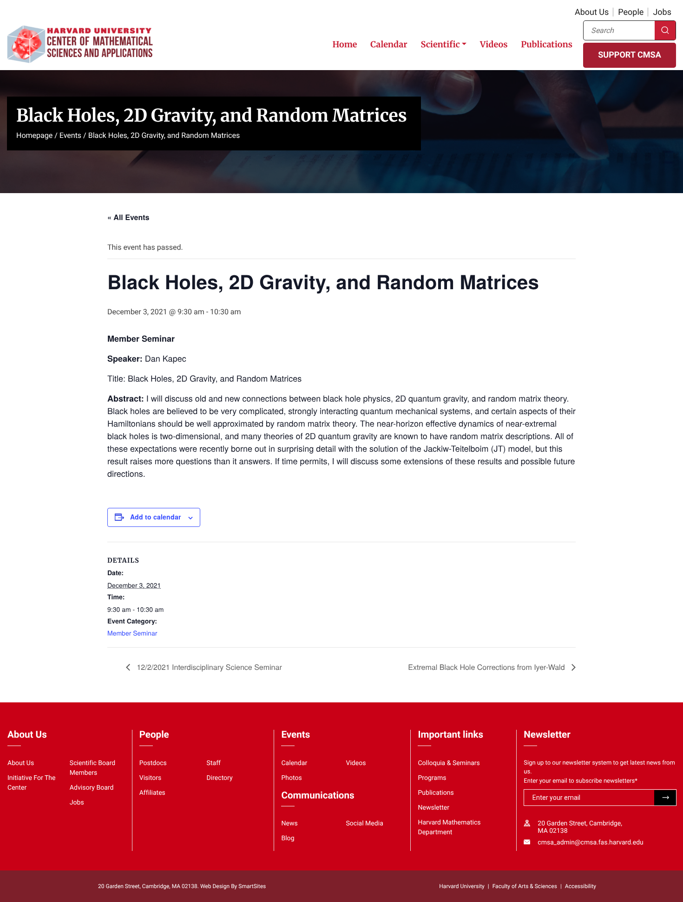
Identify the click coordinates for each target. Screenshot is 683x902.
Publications (546, 44)
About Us (592, 12)
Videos (493, 44)
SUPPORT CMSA (629, 55)
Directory (220, 778)
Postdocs (153, 763)
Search (665, 30)
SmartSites (252, 886)
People (631, 12)
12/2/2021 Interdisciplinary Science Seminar (208, 667)
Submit (665, 798)
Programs (432, 778)
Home (344, 44)
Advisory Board (92, 788)
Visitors (150, 778)
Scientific (440, 44)
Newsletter (433, 807)
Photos (291, 778)
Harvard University (461, 886)
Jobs (662, 12)
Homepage (34, 135)
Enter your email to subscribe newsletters (580, 781)
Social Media (364, 823)
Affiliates (152, 793)
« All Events (128, 217)
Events (70, 135)
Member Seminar (132, 632)
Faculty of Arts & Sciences (525, 886)
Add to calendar (155, 516)
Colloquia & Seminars (448, 763)
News (289, 823)
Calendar (388, 44)
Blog (287, 838)
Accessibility (580, 886)
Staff (214, 763)
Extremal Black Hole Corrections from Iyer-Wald (487, 667)
